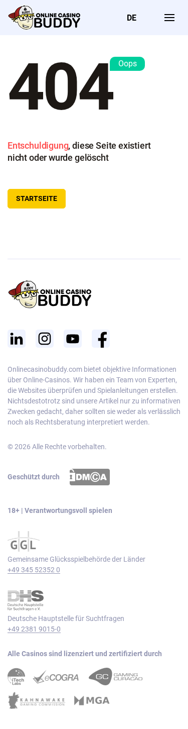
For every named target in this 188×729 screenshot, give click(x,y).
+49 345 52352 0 (34, 570)
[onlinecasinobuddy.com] (44, 17)
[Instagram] (45, 339)
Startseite (36, 198)
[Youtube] (73, 339)
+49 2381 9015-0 (34, 629)
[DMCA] (90, 477)
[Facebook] (101, 339)
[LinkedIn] (17, 339)
